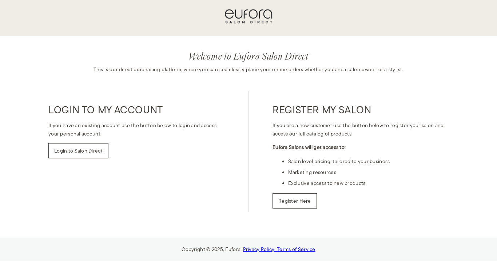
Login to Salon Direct (78, 150)
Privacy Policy (260, 249)
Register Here (294, 201)
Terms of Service (296, 249)
